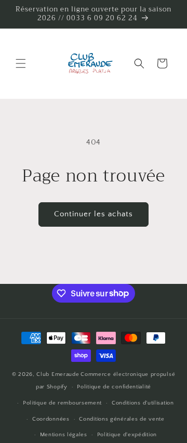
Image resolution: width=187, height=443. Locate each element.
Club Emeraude (57, 374)
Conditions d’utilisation (143, 403)
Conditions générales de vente (121, 419)
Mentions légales (63, 435)
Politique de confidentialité (114, 387)
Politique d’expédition (127, 435)
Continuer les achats (93, 214)
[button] (20, 63)
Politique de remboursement (62, 403)
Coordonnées (51, 419)
